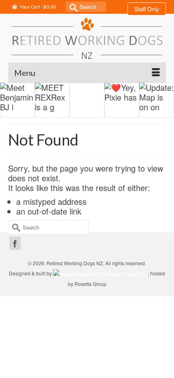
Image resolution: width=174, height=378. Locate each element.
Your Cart (37, 7)
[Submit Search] (72, 7)
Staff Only (146, 9)
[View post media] (17, 100)
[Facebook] (15, 243)
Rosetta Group (90, 283)
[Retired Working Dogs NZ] (87, 38)
